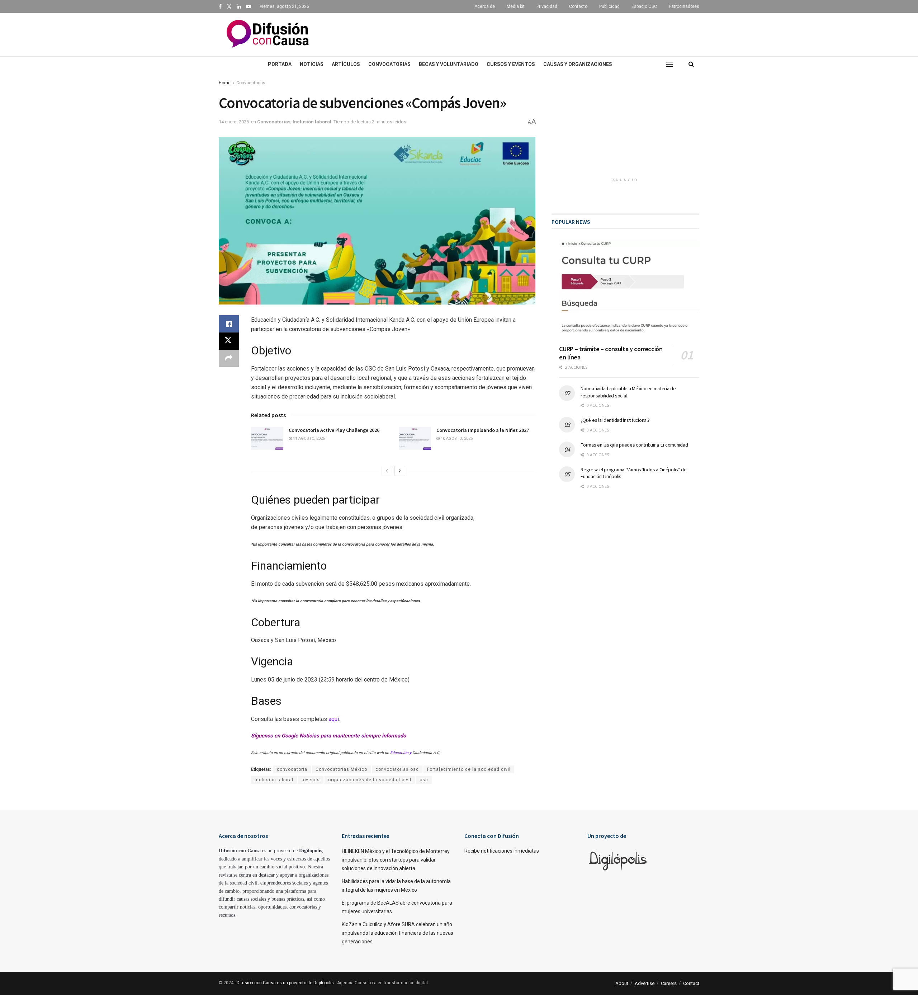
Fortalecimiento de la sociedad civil (469, 769)
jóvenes (311, 779)
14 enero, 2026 (234, 121)
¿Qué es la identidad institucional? (615, 420)
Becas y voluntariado (448, 64)
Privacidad (546, 6)
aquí (333, 719)
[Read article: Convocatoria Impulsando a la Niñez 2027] (415, 438)
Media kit (516, 6)
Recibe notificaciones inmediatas (501, 851)
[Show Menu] (669, 64)
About (621, 983)
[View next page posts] (399, 471)
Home (225, 82)
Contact (691, 983)
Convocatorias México (341, 769)
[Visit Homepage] (268, 35)
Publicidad (609, 6)
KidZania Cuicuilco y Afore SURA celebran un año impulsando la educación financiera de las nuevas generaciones (397, 932)
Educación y (401, 752)
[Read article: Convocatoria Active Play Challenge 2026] (267, 438)
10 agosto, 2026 (456, 438)
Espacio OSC (644, 6)
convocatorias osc (397, 769)
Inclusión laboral (312, 121)
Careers (669, 983)
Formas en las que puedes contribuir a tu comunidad (634, 445)
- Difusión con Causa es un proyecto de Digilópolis (284, 982)
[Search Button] (691, 64)
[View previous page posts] (387, 471)
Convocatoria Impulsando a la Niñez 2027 (482, 430)
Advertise (644, 983)
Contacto (578, 6)
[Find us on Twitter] (229, 6)
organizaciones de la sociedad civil (369, 779)
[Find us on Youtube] (248, 6)
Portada (280, 64)
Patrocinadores (684, 6)
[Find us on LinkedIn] (239, 6)
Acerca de (484, 6)
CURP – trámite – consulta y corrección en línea (610, 353)
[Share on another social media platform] (229, 358)
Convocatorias (389, 64)
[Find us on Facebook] (220, 6)
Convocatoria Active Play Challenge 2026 (334, 430)
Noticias (311, 64)
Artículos (346, 64)
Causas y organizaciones (577, 64)
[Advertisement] (523, 33)
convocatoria (292, 769)
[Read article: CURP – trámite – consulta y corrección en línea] (629, 290)
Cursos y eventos (511, 64)
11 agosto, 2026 (308, 438)
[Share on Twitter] (229, 341)
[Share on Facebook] (229, 324)
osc (424, 779)
